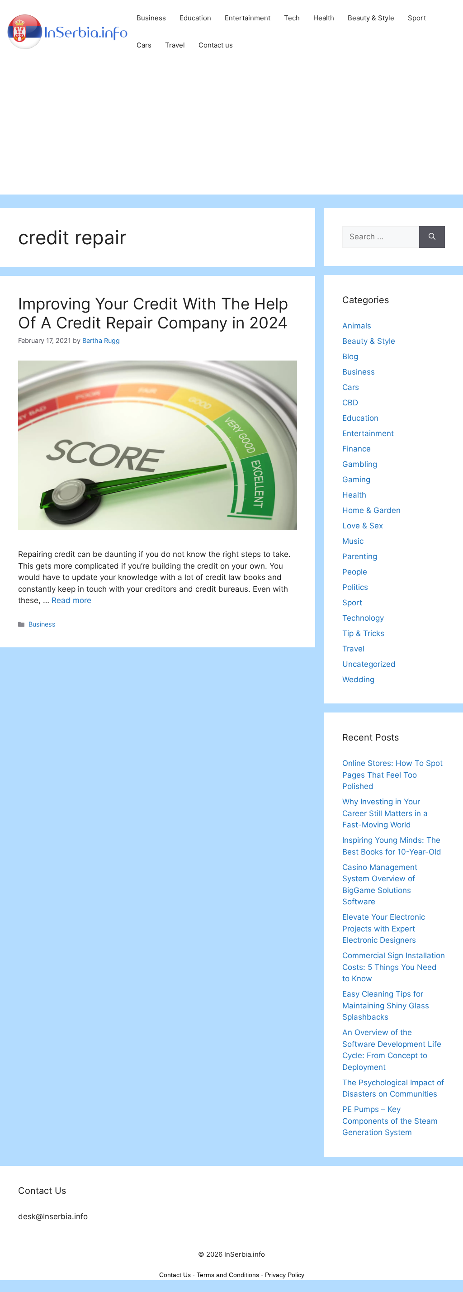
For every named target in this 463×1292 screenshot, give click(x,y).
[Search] (432, 237)
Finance (356, 448)
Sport (417, 18)
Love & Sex (362, 525)
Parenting (359, 556)
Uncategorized (369, 664)
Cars (144, 45)
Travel (175, 45)
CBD (350, 402)
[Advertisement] (231, 131)
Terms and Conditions (228, 1274)
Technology (363, 617)
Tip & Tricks (363, 633)
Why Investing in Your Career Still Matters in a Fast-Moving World (385, 813)
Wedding (358, 679)
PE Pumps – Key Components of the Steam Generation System (390, 1121)
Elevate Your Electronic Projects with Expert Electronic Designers (383, 928)
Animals (356, 325)
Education (195, 18)
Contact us (215, 45)
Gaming (356, 479)
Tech (292, 18)
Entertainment (247, 18)
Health (323, 18)
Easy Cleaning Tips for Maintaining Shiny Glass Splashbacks (385, 1005)
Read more (71, 600)
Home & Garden (371, 510)
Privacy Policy (284, 1274)
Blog (350, 356)
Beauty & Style (371, 18)
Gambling (359, 464)
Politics (355, 587)
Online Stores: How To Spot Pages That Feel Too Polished (392, 775)
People (354, 571)
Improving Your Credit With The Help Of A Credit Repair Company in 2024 (153, 313)
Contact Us (175, 1274)
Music (353, 541)
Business (151, 18)
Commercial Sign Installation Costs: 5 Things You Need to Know (393, 967)
